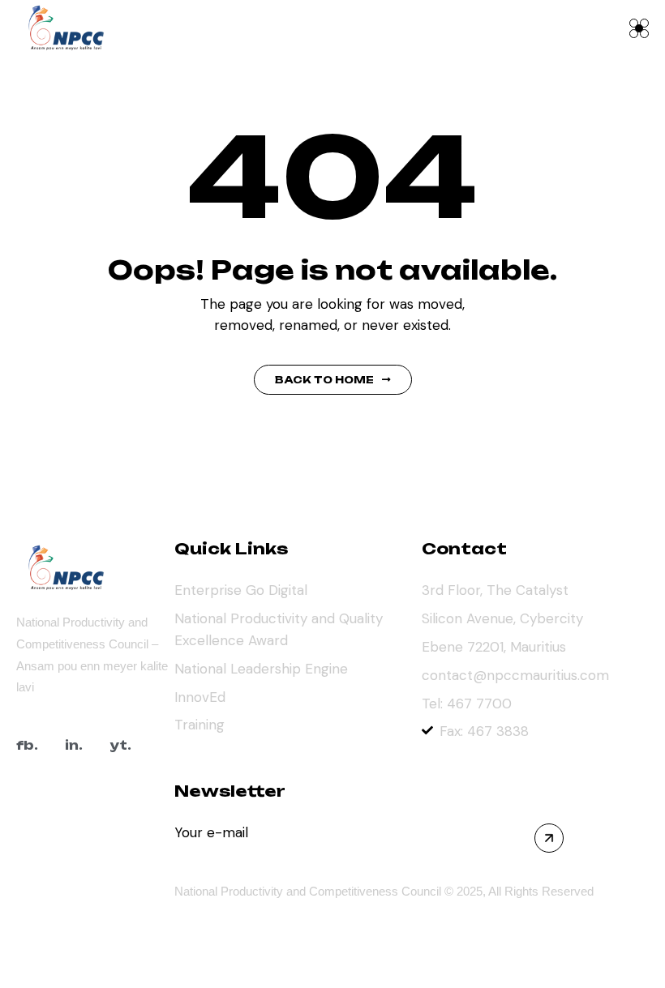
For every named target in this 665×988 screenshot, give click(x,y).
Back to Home (324, 380)
